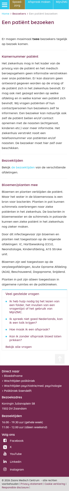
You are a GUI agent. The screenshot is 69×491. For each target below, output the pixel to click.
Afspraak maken (39, 2)
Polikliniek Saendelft (17, 390)
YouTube (16, 454)
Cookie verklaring (55, 483)
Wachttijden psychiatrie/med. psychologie (33, 386)
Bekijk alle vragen (18, 347)
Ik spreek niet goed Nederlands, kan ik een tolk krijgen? (36, 320)
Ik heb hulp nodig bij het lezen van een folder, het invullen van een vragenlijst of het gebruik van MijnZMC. (34, 306)
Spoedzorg (17, 3)
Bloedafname (13, 376)
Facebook (17, 440)
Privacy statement (32, 483)
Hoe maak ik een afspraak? (29, 329)
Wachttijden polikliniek (19, 381)
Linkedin (15, 461)
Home (5, 13)
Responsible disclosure (15, 487)
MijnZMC (62, 2)
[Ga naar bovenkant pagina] (60, 359)
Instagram (17, 469)
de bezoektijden (23, 167)
